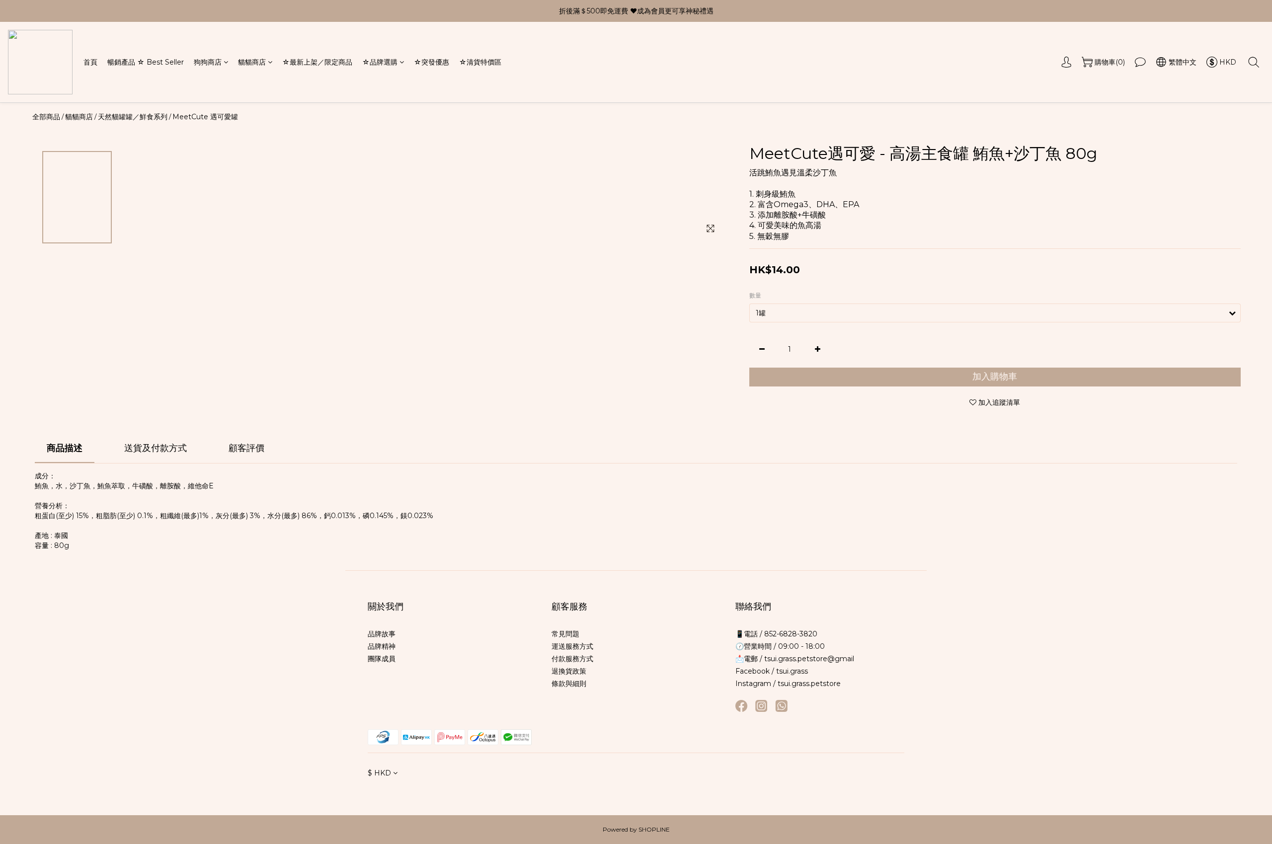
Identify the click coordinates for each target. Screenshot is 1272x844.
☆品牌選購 (380, 62)
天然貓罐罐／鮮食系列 (132, 116)
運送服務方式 (572, 646)
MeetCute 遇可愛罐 (205, 116)
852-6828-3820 (789, 633)
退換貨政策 (569, 671)
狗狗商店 (208, 62)
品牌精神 (382, 646)
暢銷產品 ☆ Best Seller (145, 62)
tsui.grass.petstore (809, 683)
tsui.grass (792, 671)
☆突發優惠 (431, 62)
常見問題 (565, 633)
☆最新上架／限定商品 (317, 62)
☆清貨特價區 (480, 62)
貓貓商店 (252, 62)
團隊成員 (382, 658)
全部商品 (46, 116)
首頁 (90, 62)
